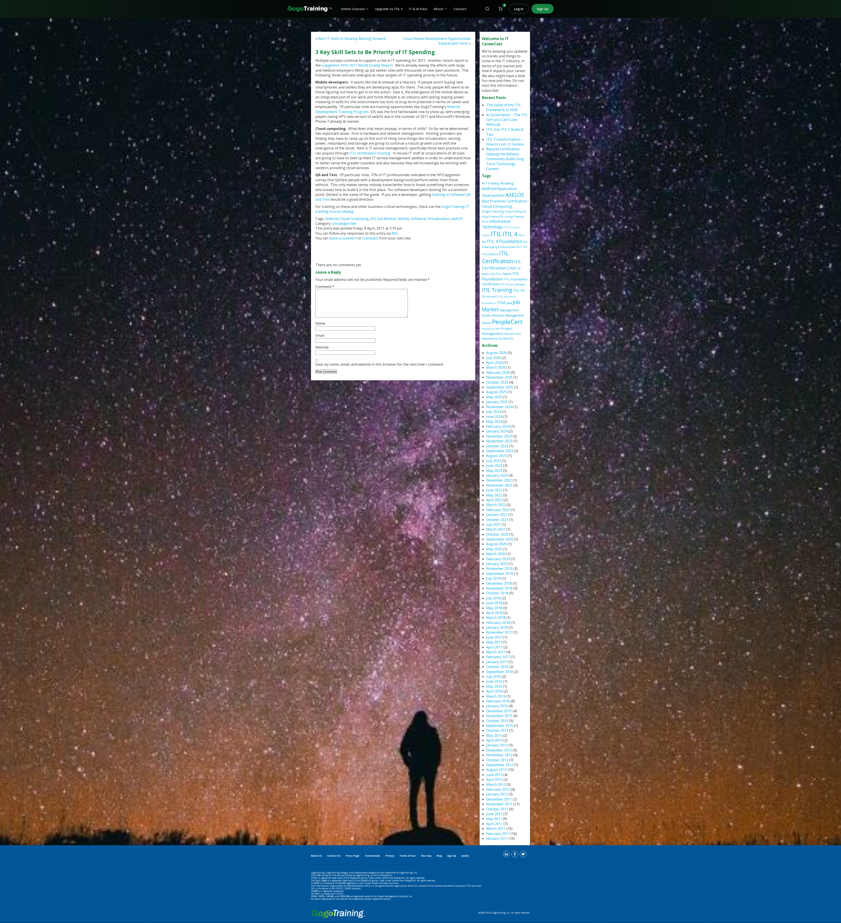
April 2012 (494, 779)
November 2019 (499, 568)
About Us (316, 855)
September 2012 (499, 764)
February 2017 (498, 656)
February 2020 (498, 558)
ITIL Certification (497, 257)
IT (504, 227)
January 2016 (497, 705)
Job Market (387, 218)
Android (331, 218)
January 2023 (497, 475)
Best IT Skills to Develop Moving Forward (352, 38)
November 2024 (499, 406)
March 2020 (495, 553)
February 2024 (498, 426)
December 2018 (499, 583)
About (438, 9)
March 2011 (495, 828)
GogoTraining (493, 211)
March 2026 (495, 367)
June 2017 (494, 637)
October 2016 (497, 666)
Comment (324, 286)
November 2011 (499, 804)
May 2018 (494, 608)
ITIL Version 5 (490, 296)
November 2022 (499, 485)
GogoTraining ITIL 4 (494, 216)
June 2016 (494, 681)
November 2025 (499, 377)
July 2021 (493, 524)
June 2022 (494, 490)
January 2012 (497, 794)
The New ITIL (505, 338)
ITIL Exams (504, 274)
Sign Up (542, 9)
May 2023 (494, 470)
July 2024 (493, 411)
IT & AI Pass (418, 9)
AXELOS (514, 194)
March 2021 (495, 529)
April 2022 (494, 500)
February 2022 (498, 509)
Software (418, 218)
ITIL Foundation (500, 276)
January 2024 (497, 431)
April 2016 (494, 691)
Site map (426, 855)
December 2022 (499, 480)
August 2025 (496, 392)
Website (322, 347)
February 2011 (498, 833)
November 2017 (499, 632)
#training (507, 183)
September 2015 (499, 725)
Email (319, 335)
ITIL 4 (509, 234)
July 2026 (493, 357)
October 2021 (497, 519)
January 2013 (497, 745)
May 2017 (494, 642)
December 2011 (499, 799)
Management (509, 310)
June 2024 (494, 416)
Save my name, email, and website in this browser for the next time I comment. (379, 364)
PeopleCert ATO (491, 328)
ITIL (496, 233)
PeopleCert (507, 322)
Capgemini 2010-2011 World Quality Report (357, 65)
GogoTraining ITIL (516, 211)
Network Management (508, 315)
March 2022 (495, 504)
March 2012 (495, 784)
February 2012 (498, 789)
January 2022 (497, 514)
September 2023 (499, 450)
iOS (373, 218)
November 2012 (499, 755)
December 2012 (499, 750)
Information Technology (496, 224)
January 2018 (497, 627)
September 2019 (499, 573)
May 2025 (494, 397)
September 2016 (499, 671)
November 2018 (499, 588)
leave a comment (343, 238)
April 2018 (494, 612)
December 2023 (499, 436)
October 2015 (497, 720)
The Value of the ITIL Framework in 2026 (503, 107)
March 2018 (495, 617)
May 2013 (494, 735)
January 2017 (497, 661)
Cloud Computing (354, 218)
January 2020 (497, 563)
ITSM (501, 302)
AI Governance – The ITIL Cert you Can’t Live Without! (507, 119)
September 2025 (499, 387)
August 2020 (496, 544)
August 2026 (496, 352)
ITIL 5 (519, 247)
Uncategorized (344, 223)
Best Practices (493, 201)
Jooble (465, 855)
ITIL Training (497, 289)
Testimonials (372, 855)
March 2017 (495, 652)
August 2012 (496, 769)
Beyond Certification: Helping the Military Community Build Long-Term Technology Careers (505, 159)
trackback (370, 238)
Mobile (403, 218)
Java (509, 303)
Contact (460, 9)
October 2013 (497, 730)
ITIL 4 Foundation (504, 241)
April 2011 (494, 823)
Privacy (389, 855)
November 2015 (499, 715)
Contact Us (334, 855)
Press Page (352, 855)
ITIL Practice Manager (513, 284)
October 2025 (497, 382)
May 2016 (494, 686)
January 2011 (497, 838)
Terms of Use (407, 855)
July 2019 (493, 578)
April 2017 (494, 647)
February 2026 (498, 372)
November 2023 (499, 441)
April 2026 (494, 362)
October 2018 (497, 593)
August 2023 (496, 455)
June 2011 (494, 813)
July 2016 (493, 676)
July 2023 (493, 460)
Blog (439, 855)
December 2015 (499, 711)
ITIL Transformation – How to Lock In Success (505, 142)
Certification (516, 201)
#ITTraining (490, 183)
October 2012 (497, 760)
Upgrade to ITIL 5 (389, 9)
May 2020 (494, 549)
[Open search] (487, 9)
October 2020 (497, 534)
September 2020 (499, 539)
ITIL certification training (370, 153)
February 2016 (498, 701)
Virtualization (439, 218)
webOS (457, 218)
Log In (518, 9)
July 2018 (493, 598)
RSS (395, 233)
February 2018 (498, 622)
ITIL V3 (519, 290)
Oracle (486, 323)
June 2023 (494, 465)
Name (320, 323)
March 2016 (495, 696)
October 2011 (497, 809)
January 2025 (497, 401)
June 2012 (494, 774)
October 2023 (497, 446)
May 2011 (494, 818)
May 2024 (494, 421)
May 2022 (494, 495)
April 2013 (494, 740)
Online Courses (353, 9)
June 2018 (494, 603)
